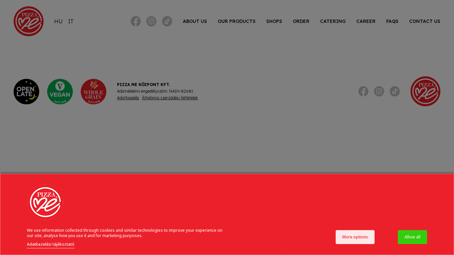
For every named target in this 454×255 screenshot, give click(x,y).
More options (355, 237)
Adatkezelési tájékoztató (50, 244)
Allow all (412, 237)
